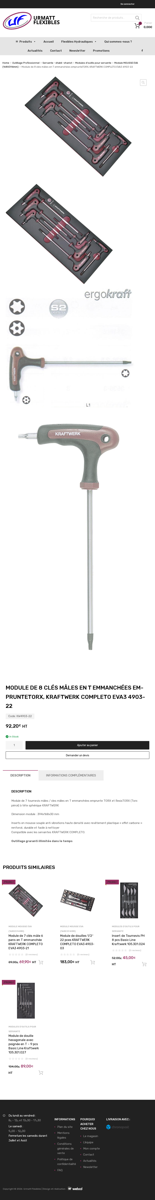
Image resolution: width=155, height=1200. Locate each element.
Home (5, 62)
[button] (143, 82)
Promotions (101, 50)
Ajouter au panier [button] (41, 962)
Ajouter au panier (87, 745)
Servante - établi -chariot (57, 62)
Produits (25, 41)
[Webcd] (74, 1189)
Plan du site (65, 1127)
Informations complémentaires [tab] (71, 775)
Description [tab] (20, 775)
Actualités (35, 50)
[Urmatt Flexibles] (31, 28)
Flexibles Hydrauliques (77, 41)
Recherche (137, 18)
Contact (56, 50)
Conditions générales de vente (65, 1148)
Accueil (48, 41)
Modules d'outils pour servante (93, 62)
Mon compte (91, 1148)
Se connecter (127, 4)
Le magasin (90, 1136)
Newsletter (77, 50)
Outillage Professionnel (26, 62)
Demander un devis (77, 755)
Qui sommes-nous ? (118, 41)
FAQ (60, 1170)
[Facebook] (142, 50)
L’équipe (88, 1142)
